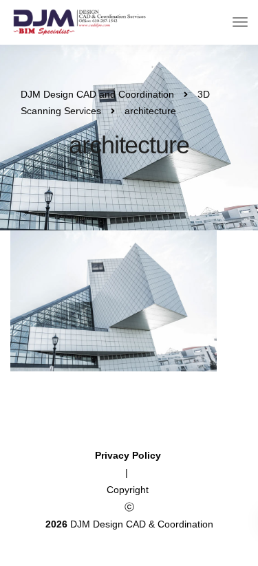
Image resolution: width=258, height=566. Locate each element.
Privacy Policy (129, 455)
